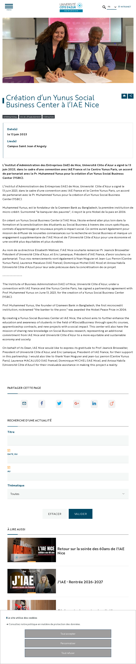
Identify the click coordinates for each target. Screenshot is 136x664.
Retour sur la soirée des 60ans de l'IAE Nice (90, 550)
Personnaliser (68, 643)
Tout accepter (68, 633)
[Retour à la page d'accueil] (71, 7)
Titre (11, 432)
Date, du (12, 454)
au (8, 471)
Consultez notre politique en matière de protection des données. (45, 624)
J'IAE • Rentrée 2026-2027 (80, 581)
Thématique (15, 485)
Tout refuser (68, 652)
